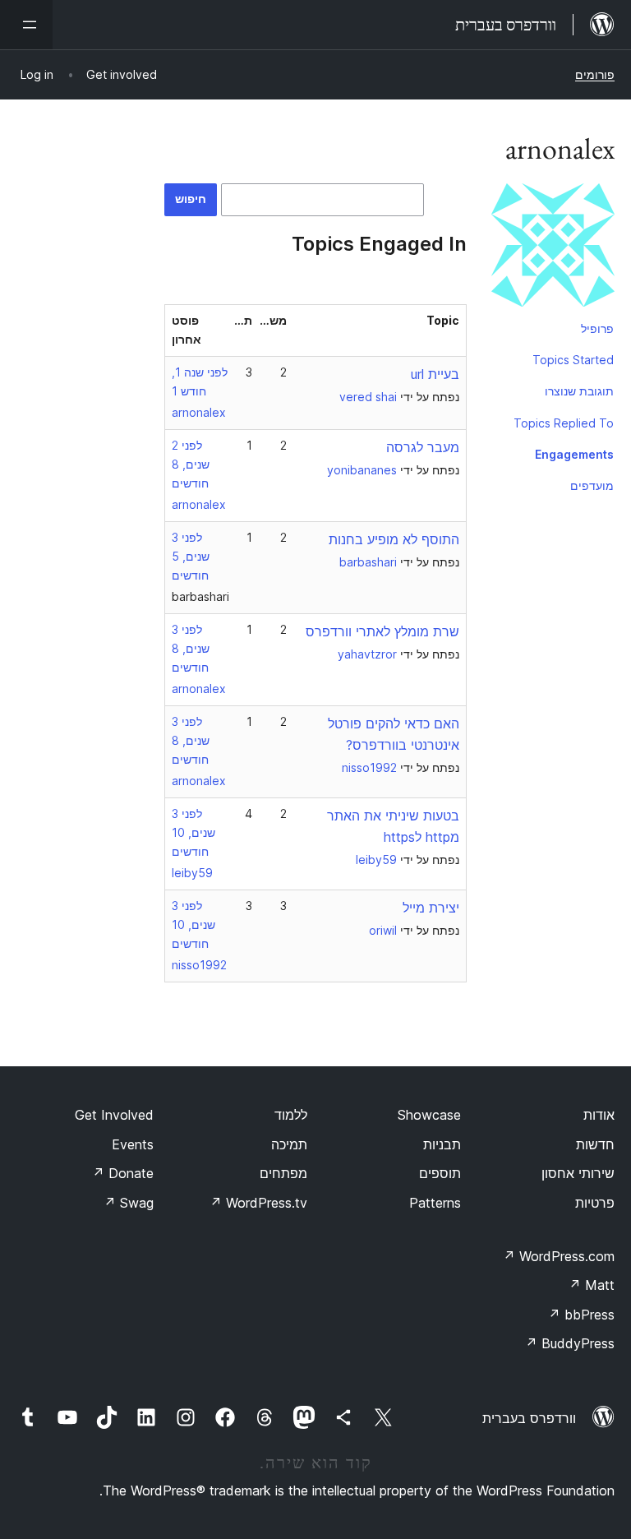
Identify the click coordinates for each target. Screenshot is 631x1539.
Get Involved (114, 1115)
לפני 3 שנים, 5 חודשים (191, 556)
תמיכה (289, 1144)
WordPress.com (559, 1256)
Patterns (435, 1203)
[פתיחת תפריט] (26, 24)
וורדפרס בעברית (529, 1418)
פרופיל (597, 328)
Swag (129, 1203)
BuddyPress (570, 1343)
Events (133, 1144)
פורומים (595, 74)
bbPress (581, 1314)
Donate (123, 1173)
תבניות (442, 1144)
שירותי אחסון (578, 1173)
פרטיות (595, 1203)
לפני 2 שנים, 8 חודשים (191, 464)
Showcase (429, 1115)
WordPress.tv (258, 1203)
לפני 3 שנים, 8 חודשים (191, 648)
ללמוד (290, 1115)
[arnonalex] (553, 248)
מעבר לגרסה (422, 447)
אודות (599, 1115)
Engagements (574, 454)
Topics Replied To (564, 423)
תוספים (440, 1173)
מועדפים (592, 485)
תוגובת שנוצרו (579, 391)
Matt (592, 1285)
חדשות (595, 1144)
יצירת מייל (431, 907)
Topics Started (573, 360)
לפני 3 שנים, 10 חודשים (193, 832)
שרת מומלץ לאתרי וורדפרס (382, 631)
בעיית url (435, 374)
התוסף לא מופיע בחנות (394, 539)
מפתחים (283, 1173)
